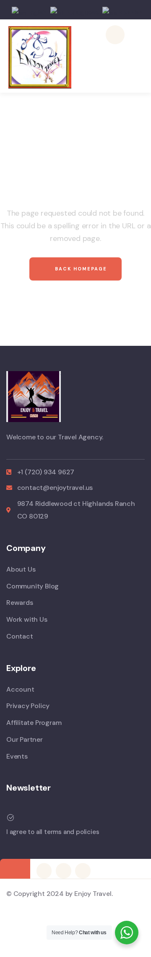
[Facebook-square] (44, 870)
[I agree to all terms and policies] (10, 817)
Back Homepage (80, 269)
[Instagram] (63, 870)
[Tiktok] (82, 870)
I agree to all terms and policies (52, 832)
